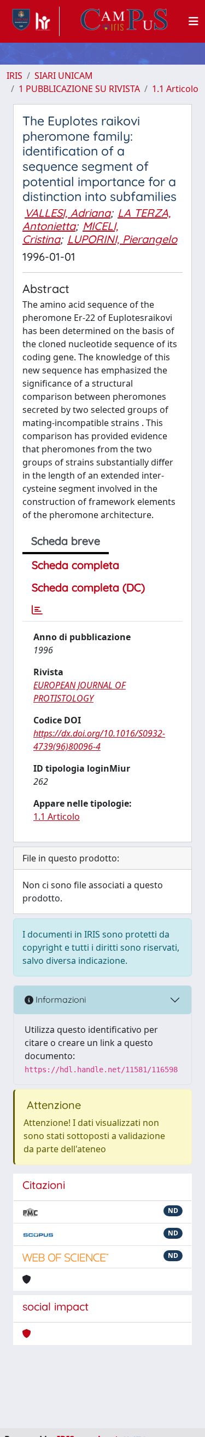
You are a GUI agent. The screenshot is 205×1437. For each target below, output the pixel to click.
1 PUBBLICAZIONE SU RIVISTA (79, 89)
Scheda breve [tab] (65, 541)
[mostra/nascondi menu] (193, 21)
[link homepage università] (124, 21)
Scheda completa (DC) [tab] (88, 587)
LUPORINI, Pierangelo (122, 239)
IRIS (14, 76)
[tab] (37, 610)
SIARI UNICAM (63, 76)
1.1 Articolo (175, 89)
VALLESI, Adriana (67, 213)
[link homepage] (33, 21)
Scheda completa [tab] (75, 565)
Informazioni (59, 999)
